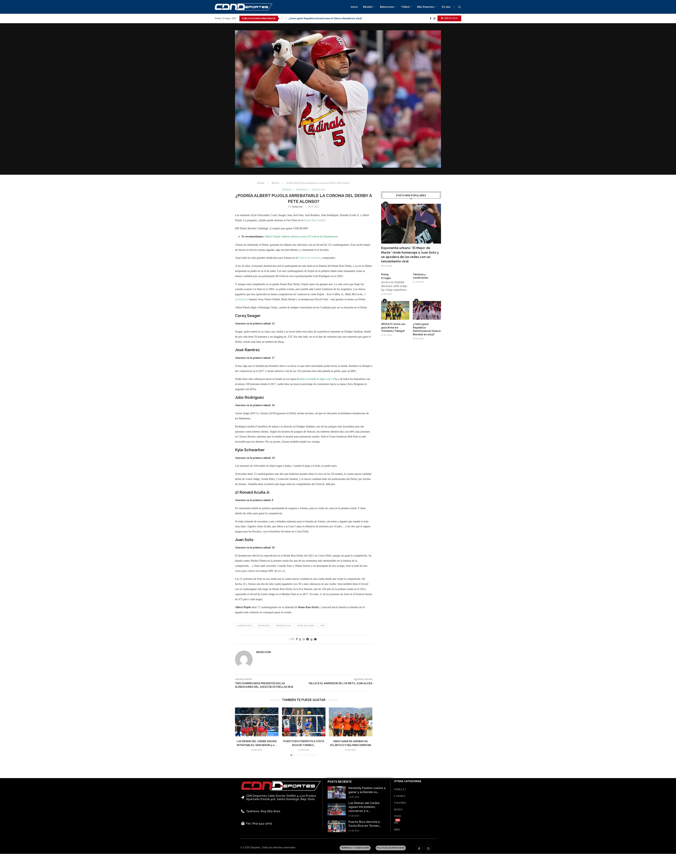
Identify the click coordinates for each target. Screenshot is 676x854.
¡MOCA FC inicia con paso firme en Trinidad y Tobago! (393, 327)
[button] (282, 18)
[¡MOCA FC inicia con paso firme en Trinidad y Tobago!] (395, 310)
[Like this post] (293, 639)
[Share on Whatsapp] (304, 639)
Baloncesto (387, 6)
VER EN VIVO (450, 18)
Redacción (297, 206)
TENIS (397, 816)
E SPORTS (399, 796)
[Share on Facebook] (297, 639)
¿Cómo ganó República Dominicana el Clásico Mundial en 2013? (427, 329)
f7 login (386, 278)
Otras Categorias (407, 781)
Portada (260, 183)
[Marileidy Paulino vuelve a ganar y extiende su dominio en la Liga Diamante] (337, 792)
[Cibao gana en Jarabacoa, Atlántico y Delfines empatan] (350, 721)
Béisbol (367, 6)
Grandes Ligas (283, 626)
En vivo (446, 6)
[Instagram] (434, 18)
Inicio (354, 6)
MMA (397, 829)
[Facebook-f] (419, 848)
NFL (396, 823)
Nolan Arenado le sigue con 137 (316, 378)
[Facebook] (430, 18)
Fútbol (405, 6)
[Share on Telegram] (307, 639)
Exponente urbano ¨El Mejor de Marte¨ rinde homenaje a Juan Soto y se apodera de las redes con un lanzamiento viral (410, 254)
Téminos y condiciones (420, 276)
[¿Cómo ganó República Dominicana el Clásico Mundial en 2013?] (427, 310)
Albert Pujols (244, 626)
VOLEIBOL (400, 803)
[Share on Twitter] (300, 639)
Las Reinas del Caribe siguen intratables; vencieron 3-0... (364, 807)
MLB (323, 626)
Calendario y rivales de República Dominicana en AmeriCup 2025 (326, 18)
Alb (266, 236)
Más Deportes (425, 6)
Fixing (385, 274)
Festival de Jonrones (309, 257)
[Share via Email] (315, 639)
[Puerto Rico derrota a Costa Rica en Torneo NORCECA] (304, 721)
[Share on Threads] (311, 639)
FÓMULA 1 (400, 789)
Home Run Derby (314, 220)
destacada (264, 626)
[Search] (459, 7)
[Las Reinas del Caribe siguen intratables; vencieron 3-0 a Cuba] (256, 721)
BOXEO (398, 809)
